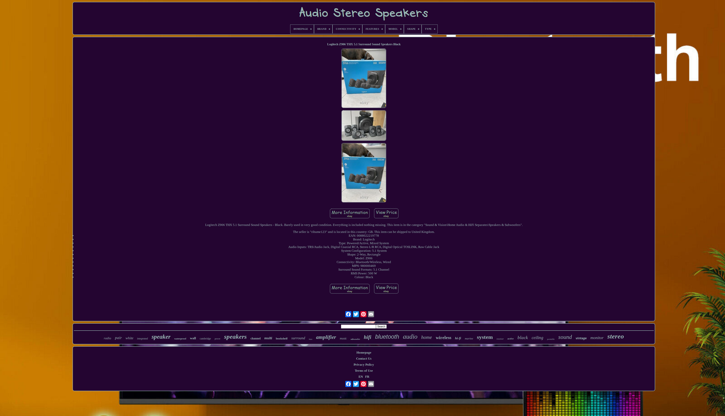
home (426, 337)
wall (193, 338)
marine (469, 338)
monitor (597, 337)
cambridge (205, 338)
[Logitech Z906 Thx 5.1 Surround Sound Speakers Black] (363, 79)
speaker (161, 336)
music (343, 338)
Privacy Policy (364, 364)
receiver (500, 338)
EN (361, 376)
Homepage (363, 352)
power (217, 338)
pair (118, 337)
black (523, 337)
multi (268, 338)
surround (298, 338)
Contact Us (364, 358)
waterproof (180, 338)
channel (256, 338)
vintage (581, 338)
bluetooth (387, 336)
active (511, 338)
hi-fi (458, 338)
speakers (235, 336)
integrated (142, 338)
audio (410, 336)
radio (107, 338)
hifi (367, 337)
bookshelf (282, 338)
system (485, 337)
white (129, 338)
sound (565, 337)
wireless (443, 337)
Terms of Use (364, 370)
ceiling (537, 337)
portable (551, 339)
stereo (615, 336)
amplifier (326, 337)
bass (310, 339)
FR (367, 376)
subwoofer (355, 339)
